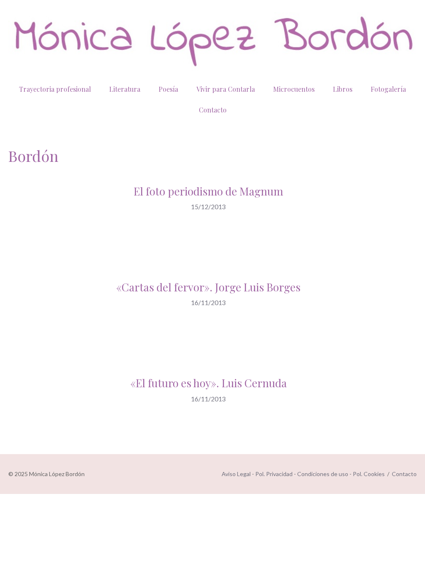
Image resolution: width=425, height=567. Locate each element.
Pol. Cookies (369, 473)
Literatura (124, 89)
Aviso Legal (236, 473)
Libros (342, 89)
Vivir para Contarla (225, 89)
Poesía (168, 89)
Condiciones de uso (322, 473)
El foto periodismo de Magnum (208, 191)
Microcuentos (294, 89)
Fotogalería (388, 89)
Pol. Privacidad (274, 473)
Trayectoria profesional (55, 89)
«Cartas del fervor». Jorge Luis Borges (208, 287)
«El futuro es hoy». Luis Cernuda (208, 383)
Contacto (213, 109)
